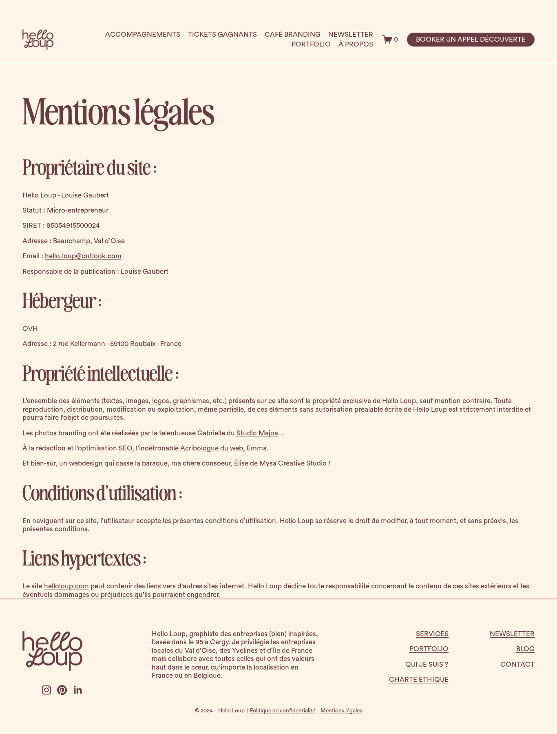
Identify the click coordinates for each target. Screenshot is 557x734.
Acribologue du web (211, 448)
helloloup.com (66, 586)
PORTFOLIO (311, 44)
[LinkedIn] (77, 690)
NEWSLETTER (350, 34)
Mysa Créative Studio (293, 463)
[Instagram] (46, 690)
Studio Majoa (257, 433)
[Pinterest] (62, 690)
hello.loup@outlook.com (83, 256)
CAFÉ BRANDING (292, 34)
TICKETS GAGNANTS (222, 34)
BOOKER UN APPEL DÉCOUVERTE (471, 39)
